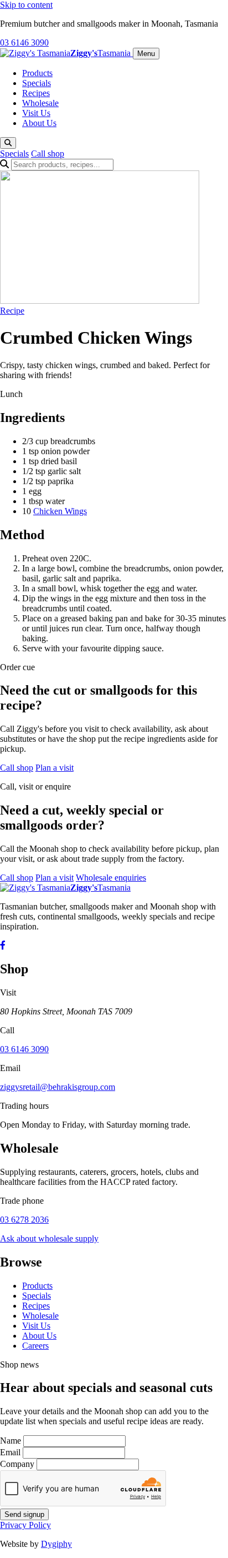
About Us (39, 123)
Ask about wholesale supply (49, 1238)
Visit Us (36, 113)
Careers (35, 1345)
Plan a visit (54, 767)
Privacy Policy (25, 1525)
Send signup (24, 1514)
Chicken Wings (60, 511)
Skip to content (26, 4)
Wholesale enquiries (111, 877)
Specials (36, 83)
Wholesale (40, 103)
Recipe (12, 310)
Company (17, 1464)
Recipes (36, 93)
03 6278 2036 (24, 1219)
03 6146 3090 (24, 42)
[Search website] (8, 143)
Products (37, 73)
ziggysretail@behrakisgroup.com (57, 1087)
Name (10, 1440)
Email (10, 1452)
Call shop (47, 153)
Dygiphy (56, 1544)
